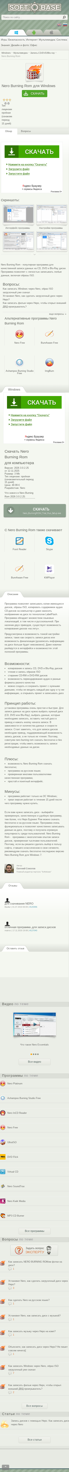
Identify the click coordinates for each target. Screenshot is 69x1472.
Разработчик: (12, 488)
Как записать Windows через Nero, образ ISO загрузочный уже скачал (28, 290)
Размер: (9, 473)
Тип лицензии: (12, 476)
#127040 (33, 930)
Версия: (9, 468)
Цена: (8, 485)
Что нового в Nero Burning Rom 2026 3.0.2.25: (19, 495)
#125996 (33, 907)
